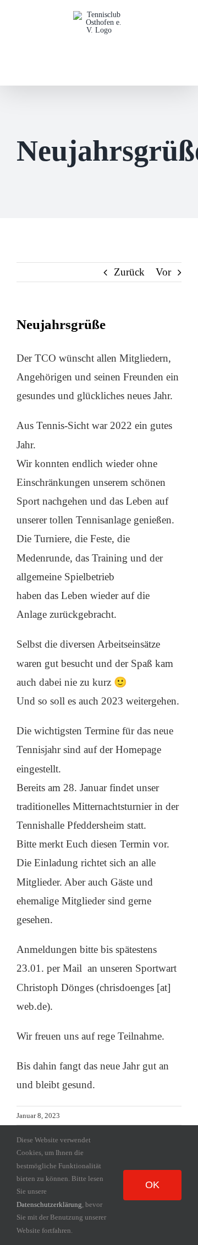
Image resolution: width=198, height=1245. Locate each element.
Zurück (129, 272)
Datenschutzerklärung (49, 1204)
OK (152, 1184)
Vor (163, 272)
